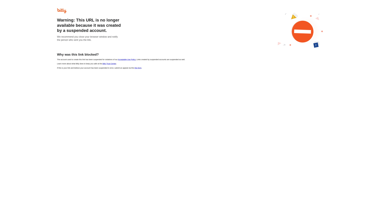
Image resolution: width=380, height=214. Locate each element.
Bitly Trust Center (109, 64)
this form (138, 68)
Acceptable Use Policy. (127, 60)
